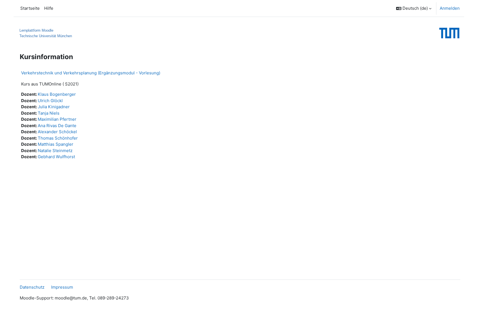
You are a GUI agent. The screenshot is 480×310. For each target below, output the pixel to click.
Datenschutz (32, 287)
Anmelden (450, 8)
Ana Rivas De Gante (57, 125)
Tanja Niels (48, 113)
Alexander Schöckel (57, 131)
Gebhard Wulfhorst (56, 156)
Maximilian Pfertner (57, 119)
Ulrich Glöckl (50, 100)
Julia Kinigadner (54, 106)
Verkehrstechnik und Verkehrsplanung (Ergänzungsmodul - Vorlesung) (90, 72)
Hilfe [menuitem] (48, 8)
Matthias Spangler (55, 144)
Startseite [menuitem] (30, 8)
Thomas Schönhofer (58, 138)
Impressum (62, 287)
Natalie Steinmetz (55, 150)
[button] (413, 8)
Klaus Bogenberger (57, 94)
